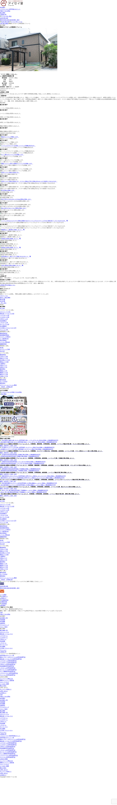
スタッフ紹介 (4, 627)
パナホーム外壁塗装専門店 (7, 668)
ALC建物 (3, 326)
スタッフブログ (4, 682)
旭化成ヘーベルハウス (7, 313)
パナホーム (4, 322)
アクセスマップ (4, 625)
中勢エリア (3, 365)
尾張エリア (4, 362)
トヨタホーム (4, 317)
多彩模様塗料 (4, 335)
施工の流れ (3, 685)
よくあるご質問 (4, 684)
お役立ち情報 (4, 759)
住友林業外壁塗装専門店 (7, 666)
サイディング (5, 349)
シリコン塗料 (5, 342)
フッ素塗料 (4, 338)
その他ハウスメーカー (6, 648)
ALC (2, 351)
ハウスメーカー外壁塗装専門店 (9, 673)
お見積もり (3, 693)
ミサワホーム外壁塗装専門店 (8, 660)
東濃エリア (4, 372)
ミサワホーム (4, 315)
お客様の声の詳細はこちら (7, 285)
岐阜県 (2, 369)
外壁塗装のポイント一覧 (7, 655)
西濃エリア (3, 371)
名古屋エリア (5, 360)
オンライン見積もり (5, 689)
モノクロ (3, 381)
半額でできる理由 (5, 11)
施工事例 (2, 12)
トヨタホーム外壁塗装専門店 (8, 662)
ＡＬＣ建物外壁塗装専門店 (7, 671)
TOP (1, 612)
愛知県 (3, 354)
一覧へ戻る (3, 303)
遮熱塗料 (3, 333)
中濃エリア (4, 376)
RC (1, 347)
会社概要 (2, 621)
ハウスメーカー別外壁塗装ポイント (10, 735)
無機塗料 (3, 344)
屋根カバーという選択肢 (7, 680)
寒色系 (2, 383)
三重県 (2, 363)
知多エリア (4, 358)
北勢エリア (3, 367)
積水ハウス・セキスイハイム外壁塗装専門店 (12, 657)
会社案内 (2, 7)
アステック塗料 (5, 337)
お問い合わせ (4, 691)
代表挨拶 (2, 619)
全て (2, 308)
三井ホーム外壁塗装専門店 (7, 664)
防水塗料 (3, 340)
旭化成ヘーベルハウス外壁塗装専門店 (11, 659)
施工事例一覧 (4, 630)
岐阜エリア (4, 374)
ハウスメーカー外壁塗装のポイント (10, 9)
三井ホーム (4, 319)
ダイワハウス (4, 324)
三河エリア (4, 356)
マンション (4, 329)
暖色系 (3, 379)
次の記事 (2, 301)
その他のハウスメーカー (8, 328)
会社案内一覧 (4, 618)
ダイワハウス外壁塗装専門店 (8, 669)
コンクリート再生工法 (6, 678)
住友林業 (3, 320)
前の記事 (2, 299)
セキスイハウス (5, 312)
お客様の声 (3, 14)
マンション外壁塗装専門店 (7, 675)
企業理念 (2, 623)
